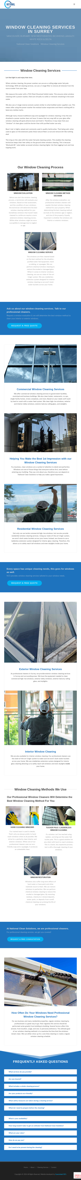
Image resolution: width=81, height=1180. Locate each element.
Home (26, 1167)
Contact (53, 1167)
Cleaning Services (42, 1167)
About (32, 1167)
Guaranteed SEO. (60, 1174)
